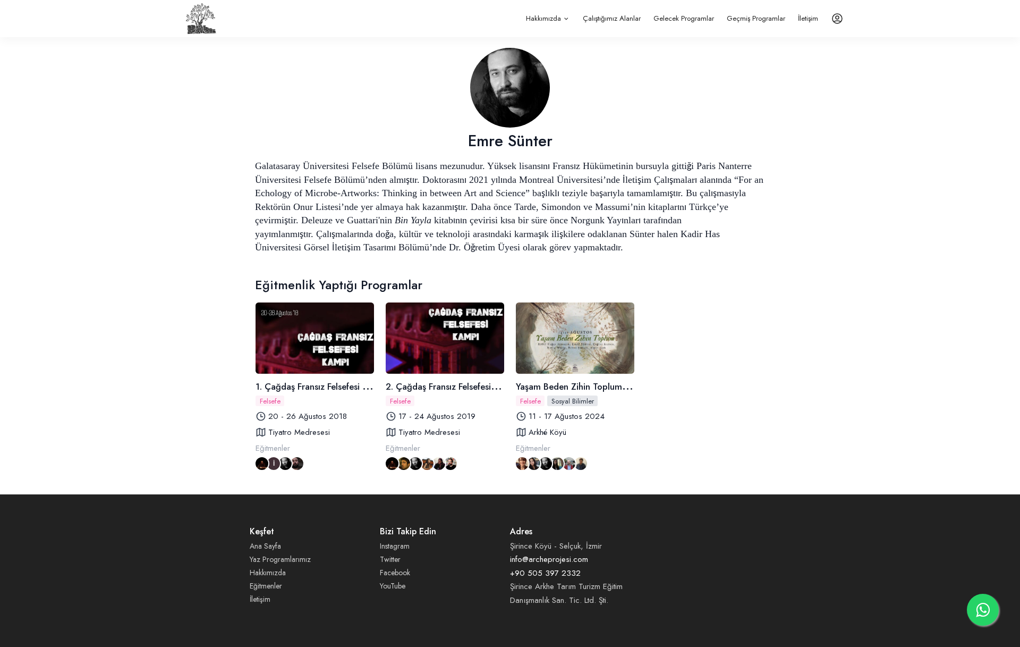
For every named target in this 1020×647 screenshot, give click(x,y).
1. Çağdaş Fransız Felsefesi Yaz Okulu (329, 386)
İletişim (808, 18)
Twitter (390, 559)
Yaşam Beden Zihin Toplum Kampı (583, 386)
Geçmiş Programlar (756, 18)
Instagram (395, 546)
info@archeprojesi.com (549, 559)
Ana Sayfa (265, 546)
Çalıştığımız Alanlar (612, 18)
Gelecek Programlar (683, 18)
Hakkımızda (543, 18)
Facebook (395, 572)
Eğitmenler (266, 586)
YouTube (392, 586)
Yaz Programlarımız (280, 559)
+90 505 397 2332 (545, 573)
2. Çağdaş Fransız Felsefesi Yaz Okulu (459, 386)
